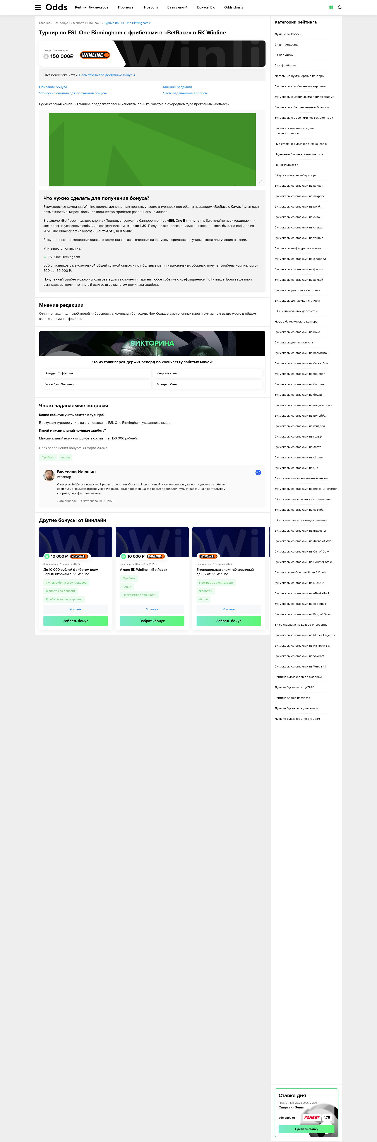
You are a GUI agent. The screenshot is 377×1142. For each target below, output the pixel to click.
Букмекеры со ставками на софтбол (300, 510)
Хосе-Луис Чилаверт (60, 384)
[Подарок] (331, 7)
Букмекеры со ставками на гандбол (300, 426)
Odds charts (233, 7)
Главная (44, 23)
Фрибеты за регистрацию (64, 599)
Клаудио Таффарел (59, 373)
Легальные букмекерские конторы (299, 76)
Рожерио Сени (167, 384)
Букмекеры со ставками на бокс (297, 332)
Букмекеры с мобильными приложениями (304, 97)
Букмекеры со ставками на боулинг (300, 395)
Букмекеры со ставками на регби (298, 206)
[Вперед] (263, 578)
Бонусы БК (206, 7)
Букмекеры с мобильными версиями (301, 86)
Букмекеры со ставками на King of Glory (303, 614)
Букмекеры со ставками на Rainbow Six (302, 645)
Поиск (340, 7)
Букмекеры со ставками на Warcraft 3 (301, 666)
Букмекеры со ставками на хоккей (299, 280)
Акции (65, 457)
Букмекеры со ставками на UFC (297, 468)
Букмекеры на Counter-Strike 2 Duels (300, 572)
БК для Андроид (286, 44)
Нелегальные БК (286, 165)
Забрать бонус (75, 621)
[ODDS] (56, 7)
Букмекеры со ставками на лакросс (300, 196)
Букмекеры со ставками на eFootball (300, 604)
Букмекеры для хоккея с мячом (297, 300)
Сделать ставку (306, 1129)
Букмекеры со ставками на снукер (299, 227)
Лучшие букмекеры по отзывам (297, 719)
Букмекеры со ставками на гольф (298, 436)
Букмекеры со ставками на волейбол (301, 415)
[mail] (258, 472)
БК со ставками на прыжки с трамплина (303, 499)
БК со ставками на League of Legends (301, 625)
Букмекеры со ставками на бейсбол (300, 374)
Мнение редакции (177, 87)
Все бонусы (61, 23)
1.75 (327, 1117)
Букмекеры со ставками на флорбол (300, 259)
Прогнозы (126, 7)
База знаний (177, 7)
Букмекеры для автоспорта (294, 342)
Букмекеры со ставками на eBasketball (302, 593)
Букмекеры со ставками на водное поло (303, 405)
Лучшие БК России (288, 34)
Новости (151, 7)
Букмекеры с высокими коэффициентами (304, 118)
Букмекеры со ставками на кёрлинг (300, 457)
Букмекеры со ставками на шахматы (300, 530)
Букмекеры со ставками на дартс (298, 447)
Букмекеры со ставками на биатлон (300, 384)
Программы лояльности (139, 595)
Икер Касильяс (167, 373)
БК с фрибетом (285, 65)
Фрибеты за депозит (60, 591)
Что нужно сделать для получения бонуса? (73, 93)
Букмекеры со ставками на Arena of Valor (303, 541)
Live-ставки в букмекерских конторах (301, 144)
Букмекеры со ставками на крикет (299, 186)
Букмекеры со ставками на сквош (298, 217)
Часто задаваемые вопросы (185, 93)
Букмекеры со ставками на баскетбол (301, 363)
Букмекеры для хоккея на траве (297, 290)
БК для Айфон (285, 55)
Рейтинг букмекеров (91, 7)
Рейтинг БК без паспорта (292, 698)
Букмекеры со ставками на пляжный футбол (306, 489)
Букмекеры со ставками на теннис (299, 238)
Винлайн (95, 23)
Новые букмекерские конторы (296, 321)
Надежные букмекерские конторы (299, 154)
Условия (76, 609)
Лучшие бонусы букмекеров (66, 583)
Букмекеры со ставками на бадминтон (302, 353)
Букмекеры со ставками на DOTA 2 (299, 583)
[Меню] (38, 7)
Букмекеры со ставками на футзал (299, 269)
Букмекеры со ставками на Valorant (299, 656)
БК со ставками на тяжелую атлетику (301, 520)
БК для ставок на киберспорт (295, 175)
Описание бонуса (53, 87)
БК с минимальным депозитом (296, 311)
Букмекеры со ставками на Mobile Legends (305, 635)
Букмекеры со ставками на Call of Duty (302, 551)
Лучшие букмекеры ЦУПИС (294, 687)
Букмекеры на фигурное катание (298, 248)
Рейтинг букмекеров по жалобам (298, 677)
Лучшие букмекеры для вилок (296, 708)
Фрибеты (79, 23)
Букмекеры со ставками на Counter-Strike (304, 562)
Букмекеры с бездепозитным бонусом (302, 107)
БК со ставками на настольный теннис (302, 478)
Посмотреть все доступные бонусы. (107, 75)
